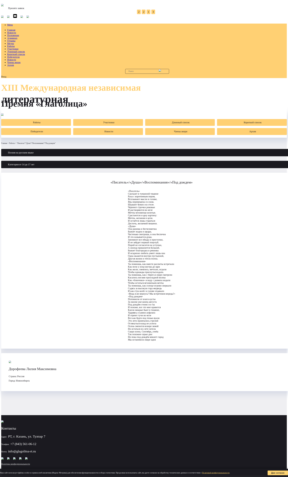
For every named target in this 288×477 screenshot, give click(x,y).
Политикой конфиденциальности (216, 473)
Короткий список (16, 54)
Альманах (12, 38)
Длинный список (16, 51)
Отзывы (11, 40)
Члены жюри (14, 62)
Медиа (10, 43)
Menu (10, 25)
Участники (12, 49)
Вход (3, 76)
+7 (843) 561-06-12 (23, 444)
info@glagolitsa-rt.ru (22, 451)
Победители (13, 57)
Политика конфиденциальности (15, 464)
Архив (10, 65)
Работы (11, 46)
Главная (11, 30)
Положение (13, 35)
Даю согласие (277, 473)
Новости (11, 32)
